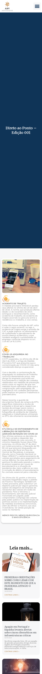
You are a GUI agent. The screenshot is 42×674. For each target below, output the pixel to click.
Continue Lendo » (11, 595)
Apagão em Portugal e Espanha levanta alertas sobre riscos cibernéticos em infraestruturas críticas (20, 631)
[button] (37, 6)
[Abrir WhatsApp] (36, 668)
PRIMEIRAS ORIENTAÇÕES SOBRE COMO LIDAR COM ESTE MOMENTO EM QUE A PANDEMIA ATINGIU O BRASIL (20, 583)
